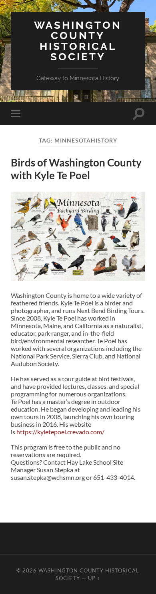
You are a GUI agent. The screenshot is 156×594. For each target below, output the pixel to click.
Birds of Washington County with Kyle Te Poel (76, 169)
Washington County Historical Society (78, 41)
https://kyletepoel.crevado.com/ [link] (60, 432)
